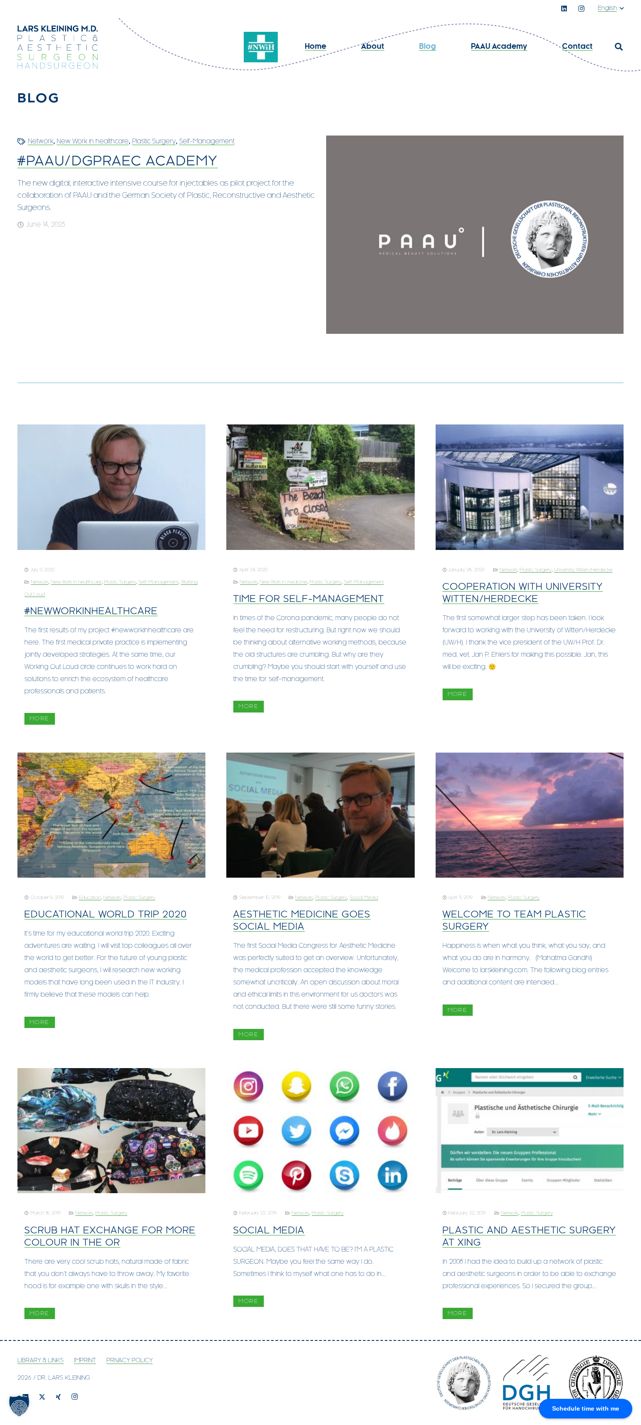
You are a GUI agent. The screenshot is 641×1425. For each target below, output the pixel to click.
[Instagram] (581, 8)
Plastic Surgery (154, 141)
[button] (610, 8)
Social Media (364, 898)
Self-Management (207, 141)
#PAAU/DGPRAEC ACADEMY (117, 161)
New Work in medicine (283, 582)
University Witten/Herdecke (583, 570)
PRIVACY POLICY (129, 1361)
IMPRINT (85, 1361)
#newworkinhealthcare (91, 611)
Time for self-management (308, 599)
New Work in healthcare (93, 141)
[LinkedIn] (563, 8)
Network (40, 141)
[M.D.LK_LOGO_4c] (57, 47)
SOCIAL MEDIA (269, 1230)
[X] (42, 1397)
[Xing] (58, 1397)
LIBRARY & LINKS (40, 1361)
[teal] (261, 47)
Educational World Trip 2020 (105, 914)
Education (90, 898)
